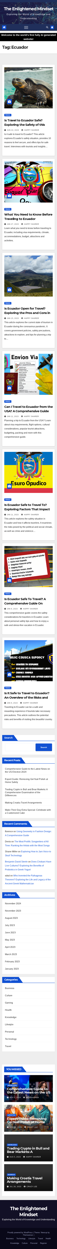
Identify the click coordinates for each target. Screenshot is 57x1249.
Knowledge (10, 1017)
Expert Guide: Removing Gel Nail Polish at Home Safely (26, 1122)
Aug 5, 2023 (15, 1157)
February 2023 (12, 961)
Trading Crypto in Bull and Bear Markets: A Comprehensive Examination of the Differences (26, 792)
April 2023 (10, 947)
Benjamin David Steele (16, 861)
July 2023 (10, 925)
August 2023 (11, 918)
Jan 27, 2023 (13, 224)
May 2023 (10, 940)
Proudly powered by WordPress (20, 1232)
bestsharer (32, 1097)
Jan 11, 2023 (13, 416)
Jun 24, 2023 (13, 130)
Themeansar (28, 1235)
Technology (11, 1039)
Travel (8, 115)
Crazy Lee (32, 1127)
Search (8, 737)
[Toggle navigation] (26, 27)
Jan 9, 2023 (12, 609)
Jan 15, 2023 (13, 318)
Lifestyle (9, 1024)
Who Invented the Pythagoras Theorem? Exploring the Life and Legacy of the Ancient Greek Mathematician (28, 879)
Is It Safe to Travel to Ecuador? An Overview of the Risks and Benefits (26, 697)
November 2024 (13, 903)
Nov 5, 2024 (15, 1097)
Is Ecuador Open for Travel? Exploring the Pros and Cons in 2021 (27, 313)
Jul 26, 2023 (15, 1187)
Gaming (9, 1003)
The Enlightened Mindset (28, 8)
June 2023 (10, 932)
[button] (47, 27)
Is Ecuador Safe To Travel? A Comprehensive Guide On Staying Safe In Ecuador (25, 603)
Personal (9, 1032)
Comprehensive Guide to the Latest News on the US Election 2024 (28, 1092)
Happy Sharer (31, 130)
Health (8, 1010)
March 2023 (11, 954)
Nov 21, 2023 (16, 1127)
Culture (8, 995)
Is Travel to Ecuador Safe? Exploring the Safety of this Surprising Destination (24, 125)
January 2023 (12, 969)
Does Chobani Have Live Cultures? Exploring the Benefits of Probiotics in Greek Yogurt (28, 865)
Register (43, 1243)
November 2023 (13, 911)
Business (9, 988)
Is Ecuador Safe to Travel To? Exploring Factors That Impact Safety (27, 509)
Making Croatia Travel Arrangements (23, 803)
